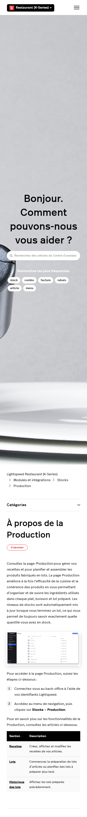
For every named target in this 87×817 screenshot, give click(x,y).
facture (46, 280)
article (14, 288)
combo (29, 280)
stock (14, 280)
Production (22, 486)
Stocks (62, 480)
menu (29, 288)
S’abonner (17, 547)
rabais (61, 280)
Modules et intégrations (32, 480)
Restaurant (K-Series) (32, 7)
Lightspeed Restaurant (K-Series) (32, 474)
